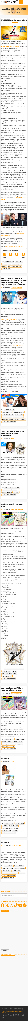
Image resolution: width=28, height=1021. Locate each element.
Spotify (16, 246)
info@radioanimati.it (8, 1011)
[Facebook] (2, 905)
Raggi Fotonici (17, 264)
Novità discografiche (17, 287)
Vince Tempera (6, 269)
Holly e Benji (19, 414)
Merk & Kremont (18, 417)
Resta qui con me (7, 744)
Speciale (16, 492)
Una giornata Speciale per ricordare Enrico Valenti (19, 930)
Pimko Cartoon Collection (10, 873)
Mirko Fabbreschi (7, 828)
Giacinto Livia (6, 870)
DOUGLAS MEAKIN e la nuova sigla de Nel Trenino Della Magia (18, 923)
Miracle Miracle (7, 741)
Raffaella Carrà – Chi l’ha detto (11, 505)
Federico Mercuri (19, 412)
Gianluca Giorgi (19, 739)
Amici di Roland (9, 823)
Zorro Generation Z (8, 878)
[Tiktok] (16, 905)
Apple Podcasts (9, 246)
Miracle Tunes (18, 741)
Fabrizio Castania (20, 868)
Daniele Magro (19, 669)
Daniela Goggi (20, 823)
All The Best (15, 23)
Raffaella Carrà (7, 492)
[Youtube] (20, 905)
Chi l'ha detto (9, 487)
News (13, 438)
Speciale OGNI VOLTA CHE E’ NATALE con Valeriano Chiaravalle (13, 433)
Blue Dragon (8, 866)
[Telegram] (25, 905)
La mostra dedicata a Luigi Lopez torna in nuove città (18, 915)
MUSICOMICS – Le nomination (14, 20)
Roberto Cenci (18, 744)
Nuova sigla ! (16, 943)
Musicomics (19, 261)
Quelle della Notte (17, 957)
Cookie (4, 1013)
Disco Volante (6, 671)
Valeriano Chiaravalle (15, 266)
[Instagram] (11, 905)
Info (22, 246)
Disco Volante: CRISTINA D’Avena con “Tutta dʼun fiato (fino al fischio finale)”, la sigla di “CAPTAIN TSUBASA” (13, 281)
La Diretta (5, 758)
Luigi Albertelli (16, 197)
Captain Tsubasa (10, 410)
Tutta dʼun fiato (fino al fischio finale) (13, 419)
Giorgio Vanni (16, 870)
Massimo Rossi (13, 825)
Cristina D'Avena (7, 412)
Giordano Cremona (7, 414)
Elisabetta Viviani (7, 868)
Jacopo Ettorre (6, 417)
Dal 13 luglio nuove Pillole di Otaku (19, 936)
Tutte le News (5, 950)
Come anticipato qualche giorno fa (9, 319)
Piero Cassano (6, 264)
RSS (19, 246)
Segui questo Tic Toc (8, 746)
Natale (17, 487)
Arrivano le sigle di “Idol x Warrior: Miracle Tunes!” (12, 689)
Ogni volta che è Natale (9, 490)
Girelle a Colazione (17, 965)
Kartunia (4, 825)
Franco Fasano (9, 261)
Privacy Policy (19, 1011)
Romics (4, 266)
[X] (7, 905)
